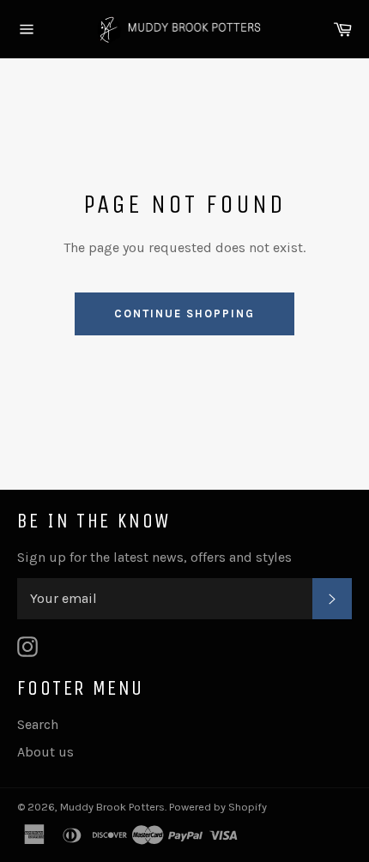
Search (37, 724)
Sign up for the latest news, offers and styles (154, 557)
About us (45, 752)
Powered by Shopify (218, 806)
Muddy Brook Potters (112, 806)
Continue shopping (184, 313)
